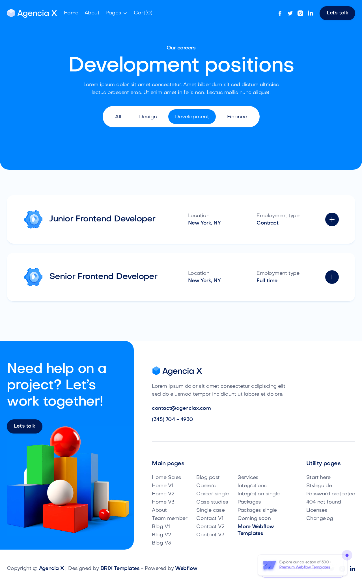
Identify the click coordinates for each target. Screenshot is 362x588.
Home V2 (163, 494)
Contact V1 (209, 518)
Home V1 (162, 486)
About (159, 510)
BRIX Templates (119, 568)
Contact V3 (210, 535)
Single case (210, 510)
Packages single (257, 510)
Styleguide (319, 486)
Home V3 (163, 502)
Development (192, 117)
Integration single (258, 494)
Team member (169, 518)
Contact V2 (210, 526)
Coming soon (254, 518)
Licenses (316, 510)
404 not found (323, 502)
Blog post (207, 477)
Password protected (330, 494)
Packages (249, 502)
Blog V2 (161, 535)
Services (248, 477)
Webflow (186, 568)
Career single (212, 494)
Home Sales (166, 477)
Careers (206, 486)
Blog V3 (161, 543)
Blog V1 (161, 526)
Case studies (212, 502)
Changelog (319, 518)
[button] (116, 13)
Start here (318, 477)
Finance (237, 117)
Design (148, 117)
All (118, 117)
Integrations (252, 486)
